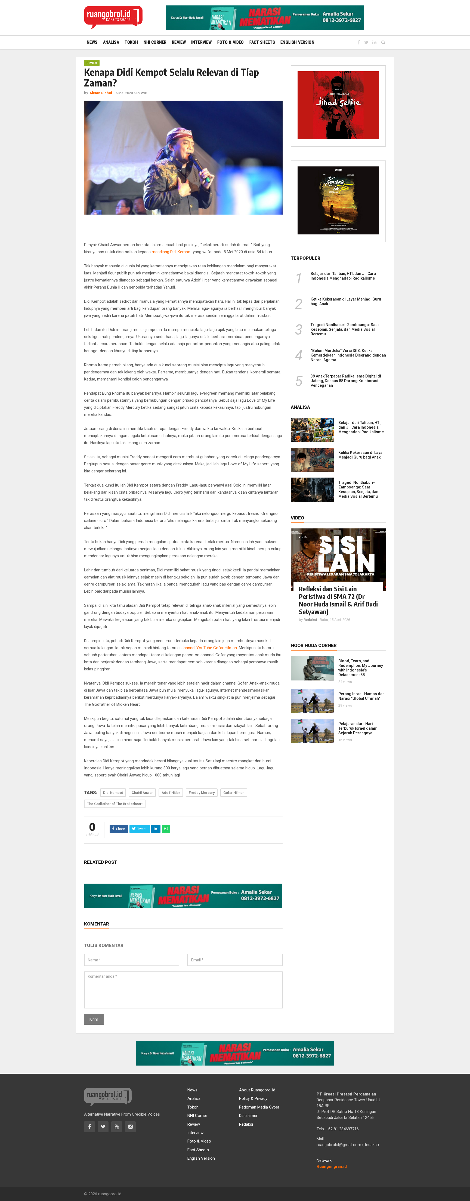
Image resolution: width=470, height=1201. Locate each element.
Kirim (93, 1019)
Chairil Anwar (142, 793)
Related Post (100, 862)
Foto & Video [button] (230, 42)
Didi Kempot (113, 793)
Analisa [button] (111, 42)
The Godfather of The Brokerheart (115, 804)
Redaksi (246, 1124)
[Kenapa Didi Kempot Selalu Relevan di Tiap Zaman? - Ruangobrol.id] (113, 17)
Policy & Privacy (253, 1098)
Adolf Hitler (171, 793)
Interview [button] (201, 42)
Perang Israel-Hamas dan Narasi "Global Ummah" (361, 696)
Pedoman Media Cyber (259, 1107)
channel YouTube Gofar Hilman (209, 647)
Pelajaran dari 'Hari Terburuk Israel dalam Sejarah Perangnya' (358, 728)
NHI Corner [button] (155, 42)
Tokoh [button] (131, 42)
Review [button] (179, 42)
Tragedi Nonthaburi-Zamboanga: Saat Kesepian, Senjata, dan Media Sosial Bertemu (345, 329)
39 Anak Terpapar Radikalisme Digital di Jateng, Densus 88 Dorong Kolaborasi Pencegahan (346, 381)
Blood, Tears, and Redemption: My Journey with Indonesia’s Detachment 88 (360, 668)
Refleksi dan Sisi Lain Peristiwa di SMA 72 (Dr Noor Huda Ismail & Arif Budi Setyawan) (338, 599)
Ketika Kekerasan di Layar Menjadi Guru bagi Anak (361, 454)
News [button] (92, 42)
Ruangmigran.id (332, 1166)
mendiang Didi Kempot (172, 251)
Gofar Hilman (233, 793)
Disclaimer (248, 1115)
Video (303, 537)
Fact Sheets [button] (262, 42)
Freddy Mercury (202, 793)
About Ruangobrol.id (257, 1090)
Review (91, 63)
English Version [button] (297, 42)
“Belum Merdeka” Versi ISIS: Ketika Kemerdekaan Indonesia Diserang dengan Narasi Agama (348, 355)
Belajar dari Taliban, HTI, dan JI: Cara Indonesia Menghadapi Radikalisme (343, 275)
